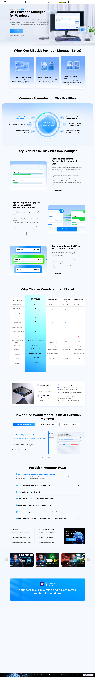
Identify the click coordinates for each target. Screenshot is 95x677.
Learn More (58, 190)
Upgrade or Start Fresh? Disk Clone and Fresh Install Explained (21, 532)
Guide (63, 2)
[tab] (29, 437)
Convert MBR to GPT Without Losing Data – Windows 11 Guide (21, 535)
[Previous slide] (6, 559)
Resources (58, 2)
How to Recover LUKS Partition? (46, 537)
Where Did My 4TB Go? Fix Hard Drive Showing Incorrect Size (21, 540)
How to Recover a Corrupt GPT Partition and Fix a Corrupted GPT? (48, 532)
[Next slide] (88, 559)
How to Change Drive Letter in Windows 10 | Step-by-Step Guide (21, 537)
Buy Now (16, 30)
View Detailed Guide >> (47, 457)
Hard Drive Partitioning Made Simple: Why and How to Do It (21, 542)
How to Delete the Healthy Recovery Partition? (48, 535)
